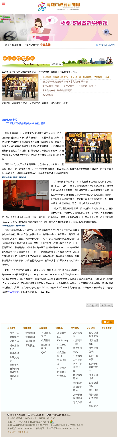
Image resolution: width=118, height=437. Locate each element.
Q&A (43, 352)
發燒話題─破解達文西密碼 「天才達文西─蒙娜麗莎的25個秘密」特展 (76, 77)
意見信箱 (77, 402)
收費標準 (46, 340)
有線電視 (43, 328)
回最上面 (93, 305)
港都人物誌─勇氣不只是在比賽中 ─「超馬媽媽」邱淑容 (69, 86)
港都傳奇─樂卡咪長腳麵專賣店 (57, 90)
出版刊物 (16, 44)
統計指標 (93, 390)
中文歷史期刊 (31, 44)
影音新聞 (30, 332)
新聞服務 (27, 328)
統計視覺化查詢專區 (93, 398)
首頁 (7, 44)
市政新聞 (30, 337)
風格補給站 (48, 95)
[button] (5, 3)
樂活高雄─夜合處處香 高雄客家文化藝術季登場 (65, 81)
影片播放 (30, 345)
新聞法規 (77, 382)
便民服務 (75, 328)
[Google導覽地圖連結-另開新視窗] (52, 422)
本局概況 (14, 337)
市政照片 (61, 368)
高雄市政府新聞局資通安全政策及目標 (14, 372)
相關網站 (93, 405)
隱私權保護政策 (17, 415)
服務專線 (14, 353)
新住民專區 (107, 328)
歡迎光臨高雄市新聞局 (59, 6)
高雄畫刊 (61, 332)
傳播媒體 (30, 341)
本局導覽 (11, 328)
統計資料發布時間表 (93, 367)
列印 (113, 45)
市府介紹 (14, 332)
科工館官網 (13, 292)
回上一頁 (108, 305)
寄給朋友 (103, 45)
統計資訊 (91, 328)
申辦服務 (77, 356)
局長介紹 (14, 341)
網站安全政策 (37, 415)
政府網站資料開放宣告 (60, 415)
